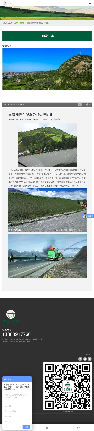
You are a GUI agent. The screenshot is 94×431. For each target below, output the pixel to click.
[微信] (85, 359)
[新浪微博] (90, 359)
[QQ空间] (80, 359)
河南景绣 (57, 119)
